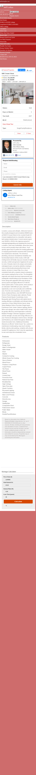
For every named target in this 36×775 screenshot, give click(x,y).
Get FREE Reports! (5, 39)
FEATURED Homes (6, 18)
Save (29, 133)
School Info (3, 41)
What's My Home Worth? (7, 33)
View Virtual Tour (8, 124)
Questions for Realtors (6, 50)
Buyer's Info (3, 35)
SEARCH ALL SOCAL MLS (8, 56)
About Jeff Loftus (5, 44)
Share (19, 133)
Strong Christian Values (6, 48)
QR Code (22, 70)
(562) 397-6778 (9, 155)
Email (19, 155)
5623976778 (11, 197)
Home (11, 13)
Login (30, 70)
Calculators (3, 28)
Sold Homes (3, 20)
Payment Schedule (5, 52)
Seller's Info (3, 31)
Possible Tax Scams (5, 46)
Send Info (17, 185)
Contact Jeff (3, 54)
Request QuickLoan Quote (7, 37)
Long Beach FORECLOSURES (9, 24)
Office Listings (4, 26)
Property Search (14, 16)
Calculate (18, 501)
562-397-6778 (6, 14)
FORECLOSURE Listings (7, 22)
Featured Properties (8, 70)
